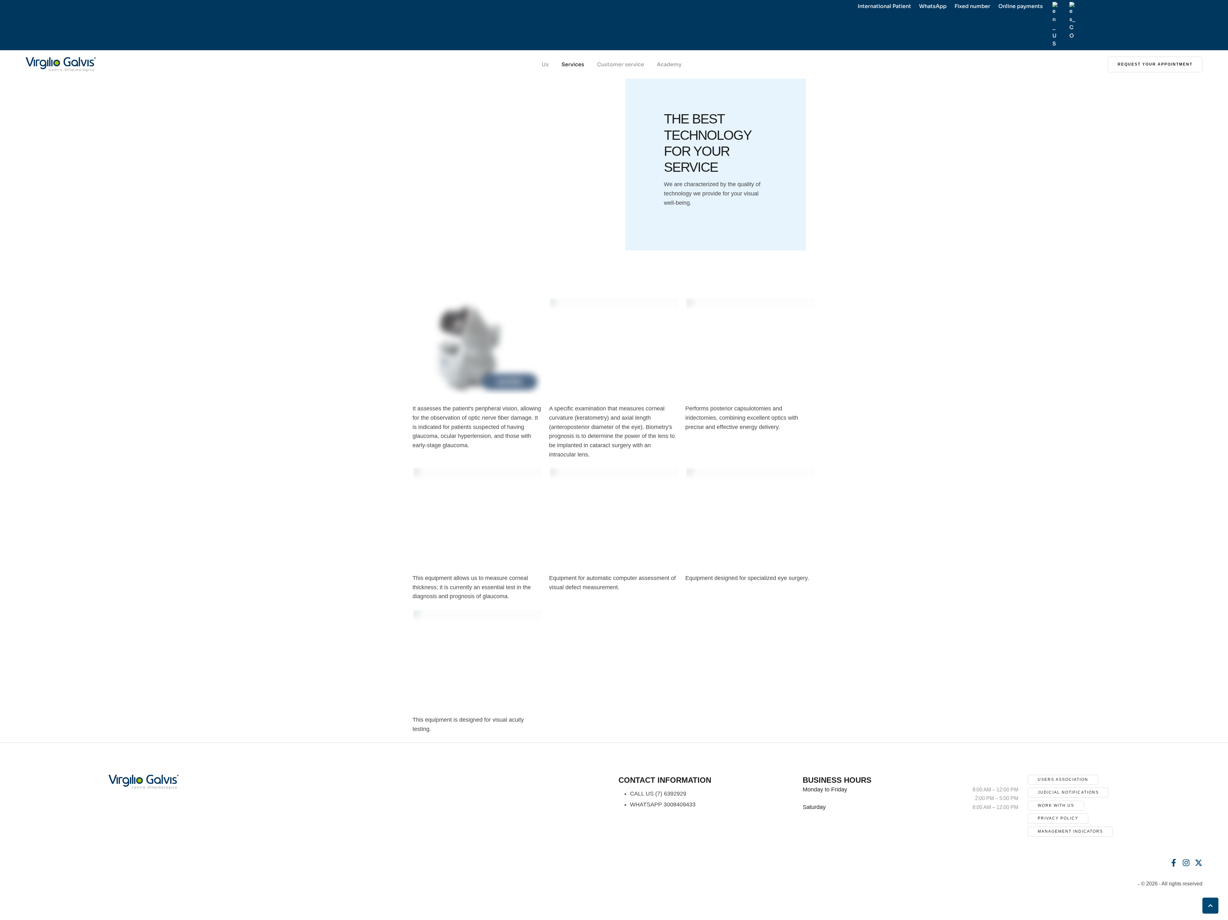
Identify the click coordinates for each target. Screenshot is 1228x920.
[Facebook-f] (1173, 863)
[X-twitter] (1198, 863)
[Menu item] (1055, 25)
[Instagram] (1186, 863)
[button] (1155, 64)
